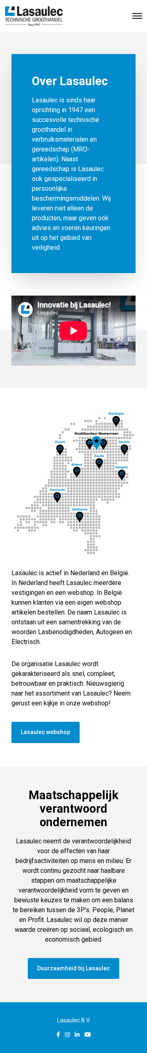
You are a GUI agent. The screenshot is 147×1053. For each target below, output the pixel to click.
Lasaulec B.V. (73, 1020)
